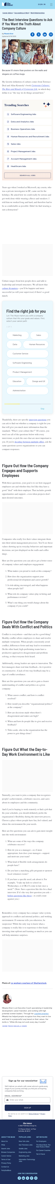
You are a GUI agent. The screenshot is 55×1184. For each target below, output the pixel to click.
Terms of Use (5, 1159)
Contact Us (5, 1167)
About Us (4, 1141)
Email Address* (13, 1096)
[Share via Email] (51, 34)
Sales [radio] (37, 335)
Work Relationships (38, 13)
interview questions (38, 419)
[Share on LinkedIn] (45, 34)
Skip (42, 409)
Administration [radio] (18, 390)
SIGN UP (27, 1108)
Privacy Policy (6, 1163)
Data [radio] (13, 344)
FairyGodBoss (6, 1170)
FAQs (3, 1145)
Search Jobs (5, 1148)
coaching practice (41, 1013)
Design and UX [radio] (37, 381)
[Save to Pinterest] (48, 44)
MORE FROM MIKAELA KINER (14, 1026)
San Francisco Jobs (25, 1145)
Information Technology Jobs (27, 1160)
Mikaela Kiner (8, 33)
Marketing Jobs (24, 1156)
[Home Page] (9, 4)
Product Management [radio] (21, 372)
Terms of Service (34, 1114)
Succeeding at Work (21, 13)
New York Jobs (24, 1141)
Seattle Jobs (23, 1148)
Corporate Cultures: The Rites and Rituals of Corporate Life (26, 87)
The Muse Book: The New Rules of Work (43, 1146)
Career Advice (8, 13)
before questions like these (20, 895)
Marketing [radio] (15, 335)
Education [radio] (15, 381)
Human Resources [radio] (35, 344)
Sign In (42, 4)
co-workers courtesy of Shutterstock (28, 983)
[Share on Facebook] (32, 34)
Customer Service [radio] (19, 353)
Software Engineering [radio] (21, 363)
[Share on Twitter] (39, 34)
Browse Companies (8, 1152)
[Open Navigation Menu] (51, 4)
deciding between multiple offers (29, 441)
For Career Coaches (43, 1150)
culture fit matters (10, 288)
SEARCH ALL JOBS (27, 175)
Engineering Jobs (25, 1152)
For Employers (41, 1141)
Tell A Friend (40, 1154)
